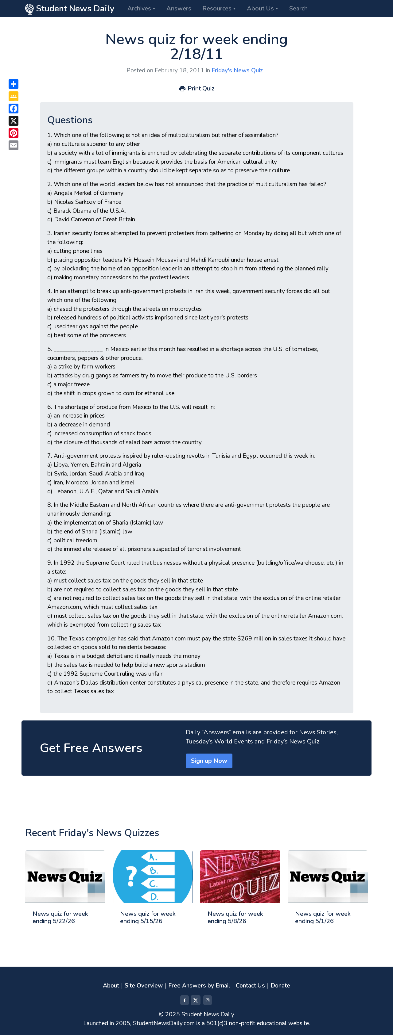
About (111, 986)
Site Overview (144, 986)
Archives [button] (139, 8)
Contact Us (250, 986)
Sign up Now (209, 761)
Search (298, 8)
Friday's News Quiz (237, 70)
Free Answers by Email (199, 986)
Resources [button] (217, 8)
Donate (280, 986)
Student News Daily (74, 8)
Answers (178, 8)
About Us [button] (260, 8)
